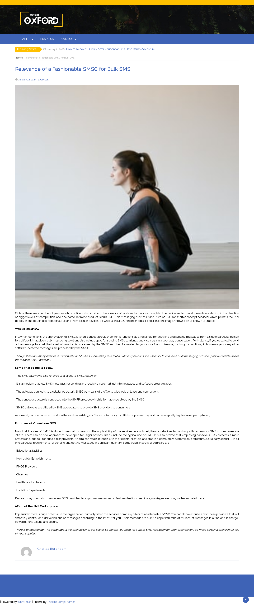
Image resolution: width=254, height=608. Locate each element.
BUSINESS (47, 39)
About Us (67, 39)
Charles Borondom (52, 549)
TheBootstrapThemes (61, 602)
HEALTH (24, 39)
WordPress (24, 602)
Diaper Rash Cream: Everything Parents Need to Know (100, 49)
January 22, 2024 (27, 79)
